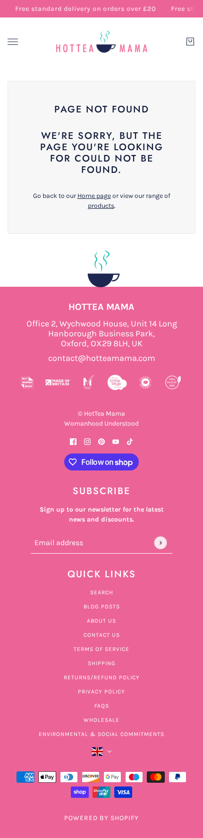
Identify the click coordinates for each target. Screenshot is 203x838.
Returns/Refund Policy (102, 677)
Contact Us (102, 635)
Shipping (102, 663)
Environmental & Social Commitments (101, 734)
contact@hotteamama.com (101, 358)
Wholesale (101, 720)
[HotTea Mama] (101, 41)
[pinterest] (101, 441)
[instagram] (87, 441)
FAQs (101, 705)
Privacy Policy (101, 691)
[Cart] (190, 41)
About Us (101, 620)
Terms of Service (101, 649)
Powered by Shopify (101, 818)
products (101, 206)
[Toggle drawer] (13, 42)
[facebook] (73, 441)
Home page (94, 196)
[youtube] (116, 441)
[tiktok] (130, 441)
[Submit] (160, 542)
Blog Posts (102, 606)
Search (101, 592)
